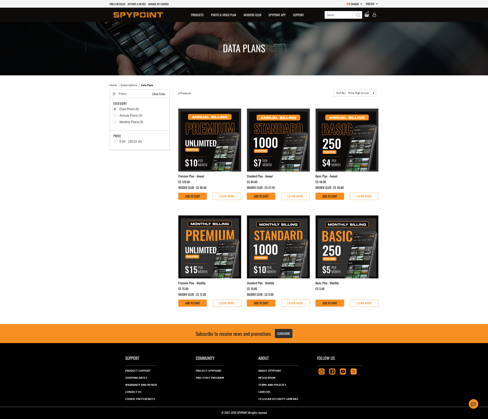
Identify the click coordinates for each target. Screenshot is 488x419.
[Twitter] (354, 371)
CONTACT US (133, 392)
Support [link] (298, 15)
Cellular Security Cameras (278, 399)
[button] (197, 15)
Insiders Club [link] (252, 15)
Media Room (266, 378)
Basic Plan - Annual (326, 176)
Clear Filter (158, 93)
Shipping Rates (136, 378)
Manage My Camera (158, 4)
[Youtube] (343, 371)
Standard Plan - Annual (260, 176)
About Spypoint (269, 370)
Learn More (227, 196)
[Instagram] (322, 371)
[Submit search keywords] (358, 15)
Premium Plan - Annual (191, 176)
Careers (264, 392)
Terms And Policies (272, 385)
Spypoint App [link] (277, 15)
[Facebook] (332, 371)
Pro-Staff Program (210, 378)
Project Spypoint (209, 370)
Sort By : (341, 93)
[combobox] (343, 15)
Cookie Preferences (140, 399)
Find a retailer (117, 4)
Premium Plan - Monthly (191, 283)
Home (113, 85)
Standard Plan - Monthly (260, 283)
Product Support (137, 370)
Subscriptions (129, 85)
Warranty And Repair (141, 385)
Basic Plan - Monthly (327, 283)
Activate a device (137, 4)
